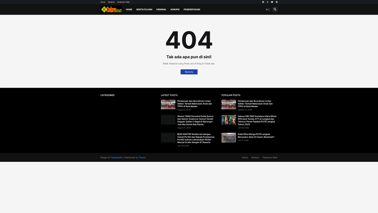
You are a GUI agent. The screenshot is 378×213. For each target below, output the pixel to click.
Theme (142, 157)
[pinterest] (277, 2)
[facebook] (263, 2)
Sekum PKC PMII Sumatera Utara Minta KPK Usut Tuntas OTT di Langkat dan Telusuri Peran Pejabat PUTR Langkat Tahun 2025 (257, 120)
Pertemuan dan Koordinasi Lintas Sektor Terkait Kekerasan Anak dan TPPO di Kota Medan (194, 104)
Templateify (117, 157)
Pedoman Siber (123, 2)
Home (102, 2)
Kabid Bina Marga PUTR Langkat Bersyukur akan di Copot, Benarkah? (256, 135)
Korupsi (175, 9)
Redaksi (111, 2)
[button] (267, 9)
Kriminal (161, 9)
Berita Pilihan (144, 9)
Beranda (189, 72)
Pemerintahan (192, 9)
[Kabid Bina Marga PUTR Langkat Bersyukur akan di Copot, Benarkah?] (228, 137)
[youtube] (272, 2)
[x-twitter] (267, 2)
